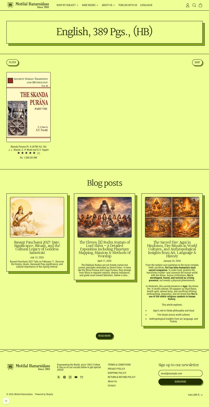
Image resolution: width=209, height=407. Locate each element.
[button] (194, 5)
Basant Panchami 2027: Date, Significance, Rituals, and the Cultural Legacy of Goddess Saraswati (37, 247)
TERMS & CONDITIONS (119, 364)
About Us (112, 381)
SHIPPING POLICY (117, 372)
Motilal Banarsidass (23, 394)
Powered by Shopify (44, 394)
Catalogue (146, 5)
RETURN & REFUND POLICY (121, 377)
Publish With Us (128, 5)
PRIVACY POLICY (116, 368)
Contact (112, 385)
